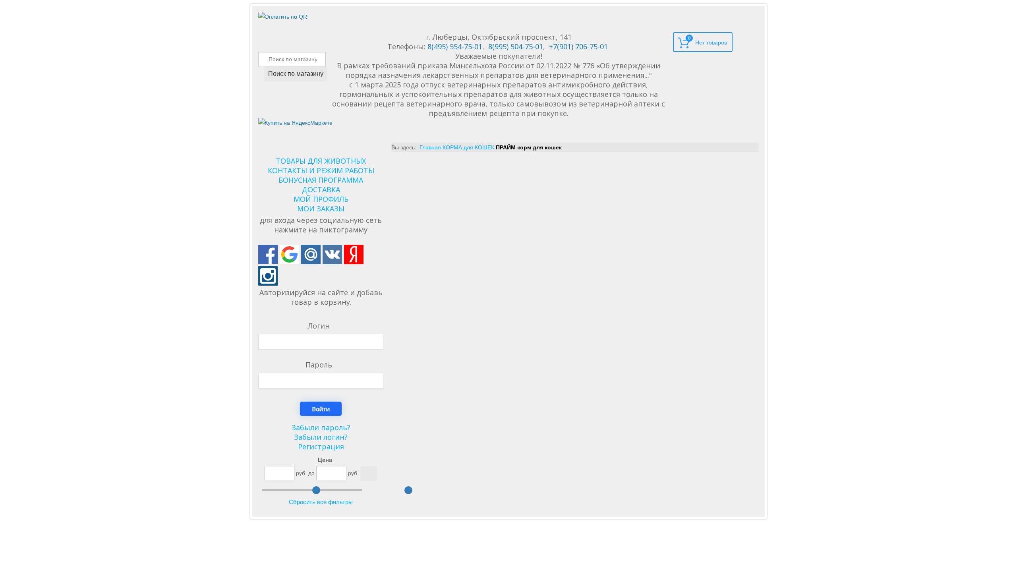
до (311, 473)
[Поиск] (368, 473)
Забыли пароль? (321, 427)
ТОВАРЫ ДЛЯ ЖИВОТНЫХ (321, 161)
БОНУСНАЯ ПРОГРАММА (320, 180)
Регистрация (321, 446)
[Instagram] (268, 276)
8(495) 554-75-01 (454, 46)
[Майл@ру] (311, 254)
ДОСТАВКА (321, 189)
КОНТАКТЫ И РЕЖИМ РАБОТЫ (321, 170)
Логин (319, 326)
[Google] (289, 254)
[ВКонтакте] (332, 254)
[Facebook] (268, 254)
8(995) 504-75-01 (515, 46)
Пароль (318, 364)
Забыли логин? (321, 437)
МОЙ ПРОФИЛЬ (321, 199)
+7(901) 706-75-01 (578, 46)
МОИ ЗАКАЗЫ (320, 208)
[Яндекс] (353, 254)
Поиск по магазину (295, 73)
